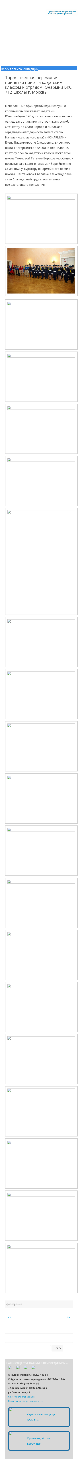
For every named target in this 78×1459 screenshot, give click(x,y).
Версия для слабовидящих (19, 69)
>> (68, 1317)
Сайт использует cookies (21, 1396)
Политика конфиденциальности (25, 1401)
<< (9, 1317)
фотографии (14, 1304)
